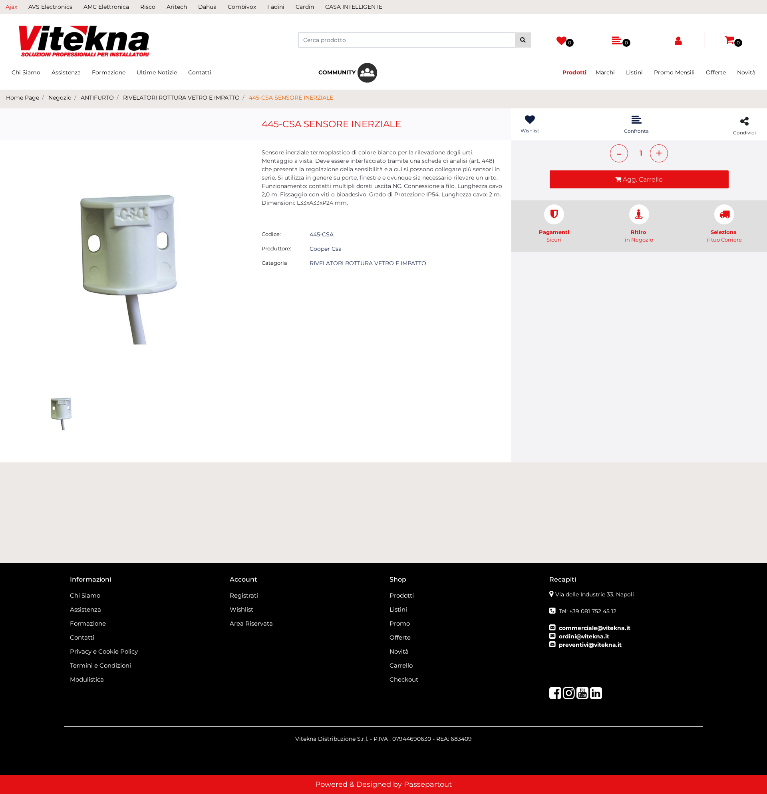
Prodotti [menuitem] (401, 595)
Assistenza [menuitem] (66, 72)
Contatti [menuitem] (199, 72)
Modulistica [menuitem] (87, 679)
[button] (523, 40)
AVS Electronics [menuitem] (50, 6)
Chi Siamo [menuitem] (26, 72)
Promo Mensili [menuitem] (674, 72)
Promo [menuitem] (399, 623)
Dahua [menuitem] (207, 6)
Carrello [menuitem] (401, 665)
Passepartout (428, 784)
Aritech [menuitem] (177, 6)
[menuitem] (348, 73)
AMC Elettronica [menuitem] (106, 6)
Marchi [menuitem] (605, 72)
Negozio (60, 97)
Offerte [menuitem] (716, 72)
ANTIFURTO (97, 97)
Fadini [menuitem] (275, 6)
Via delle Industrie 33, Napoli (594, 594)
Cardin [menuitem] (305, 6)
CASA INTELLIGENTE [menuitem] (353, 6)
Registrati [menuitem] (244, 595)
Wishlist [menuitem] (241, 609)
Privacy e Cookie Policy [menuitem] (104, 651)
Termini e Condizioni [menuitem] (100, 665)
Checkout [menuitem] (403, 679)
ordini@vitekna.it (584, 636)
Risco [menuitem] (147, 6)
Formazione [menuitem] (108, 72)
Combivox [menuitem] (242, 6)
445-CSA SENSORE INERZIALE (291, 97)
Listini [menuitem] (634, 72)
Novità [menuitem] (746, 72)
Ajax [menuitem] (11, 6)
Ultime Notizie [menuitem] (157, 72)
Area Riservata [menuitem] (251, 623)
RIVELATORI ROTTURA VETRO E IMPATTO (181, 97)
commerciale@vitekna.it (594, 628)
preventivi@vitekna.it (590, 644)
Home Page (22, 97)
